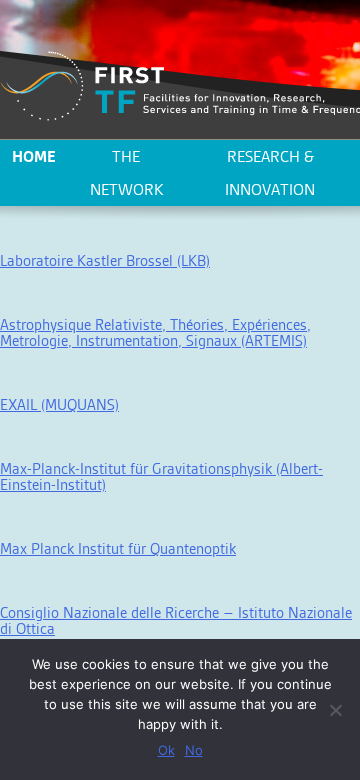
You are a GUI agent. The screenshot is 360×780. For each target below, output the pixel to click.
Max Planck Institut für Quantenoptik (118, 548)
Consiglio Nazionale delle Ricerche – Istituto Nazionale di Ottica (176, 620)
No (194, 750)
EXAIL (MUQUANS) (59, 404)
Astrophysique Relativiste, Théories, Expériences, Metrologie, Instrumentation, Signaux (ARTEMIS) (155, 332)
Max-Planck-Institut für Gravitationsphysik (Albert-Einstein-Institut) (161, 476)
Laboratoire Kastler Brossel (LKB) (105, 260)
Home (34, 156)
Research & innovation (270, 173)
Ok (166, 750)
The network (126, 173)
